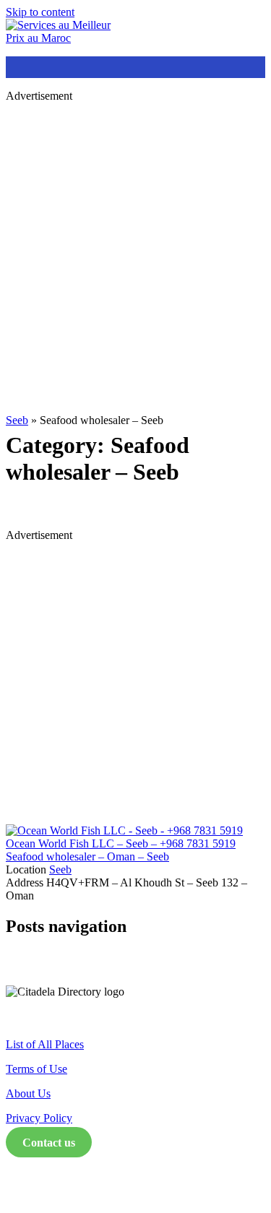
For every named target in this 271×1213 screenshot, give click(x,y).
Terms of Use (36, 1069)
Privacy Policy (39, 1118)
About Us (28, 1093)
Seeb (17, 420)
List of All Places (45, 1044)
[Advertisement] (135, 249)
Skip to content (40, 12)
